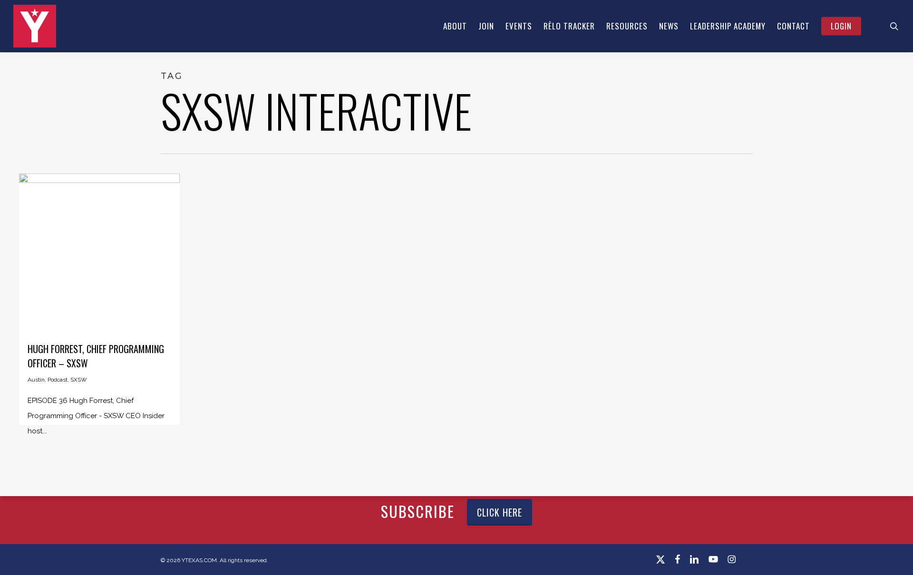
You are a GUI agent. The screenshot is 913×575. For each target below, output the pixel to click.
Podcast (58, 379)
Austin (36, 379)
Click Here (499, 512)
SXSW (78, 379)
